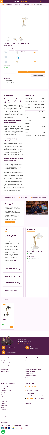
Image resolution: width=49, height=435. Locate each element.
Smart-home (3, 414)
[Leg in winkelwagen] (11, 327)
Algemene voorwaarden (30, 375)
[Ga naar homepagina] (22, 1)
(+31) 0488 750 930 (10, 347)
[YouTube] (35, 386)
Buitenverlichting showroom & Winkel (33, 369)
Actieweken (3, 399)
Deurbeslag (3, 416)
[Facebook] (26, 386)
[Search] (43, 1)
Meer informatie (28, 379)
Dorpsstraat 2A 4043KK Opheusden (34, 347)
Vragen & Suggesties (5, 360)
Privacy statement (17, 425)
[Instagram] (32, 386)
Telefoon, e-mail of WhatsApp (24, 343)
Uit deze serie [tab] (5, 300)
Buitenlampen (4, 388)
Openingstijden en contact (31, 362)
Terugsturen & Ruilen (5, 369)
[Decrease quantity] (4, 72)
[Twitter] (29, 386)
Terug (3, 4)
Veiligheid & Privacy (29, 373)
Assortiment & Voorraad (30, 365)
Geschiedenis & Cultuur (30, 367)
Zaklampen (3, 409)
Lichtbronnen (4, 405)
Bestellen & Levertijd (5, 362)
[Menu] (1, 1)
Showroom (3, 394)
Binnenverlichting (4, 386)
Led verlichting (4, 401)
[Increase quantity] (15, 72)
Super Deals (3, 392)
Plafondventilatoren (5, 397)
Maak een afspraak (9, 222)
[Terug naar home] (6, 4)
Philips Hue (3, 403)
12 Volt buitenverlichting (6, 390)
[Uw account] (40, 1)
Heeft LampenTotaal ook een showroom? (11, 269)
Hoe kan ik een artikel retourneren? (10, 236)
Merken (2, 407)
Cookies (26, 425)
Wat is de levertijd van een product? (11, 291)
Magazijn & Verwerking (30, 371)
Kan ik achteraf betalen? (11, 276)
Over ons (27, 360)
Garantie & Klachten (5, 371)
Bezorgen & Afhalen (5, 367)
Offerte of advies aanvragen (37, 75)
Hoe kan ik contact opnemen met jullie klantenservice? (12, 283)
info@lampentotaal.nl (11, 352)
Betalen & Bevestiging (5, 365)
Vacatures (27, 377)
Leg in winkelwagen (31, 71)
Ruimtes (2, 411)
